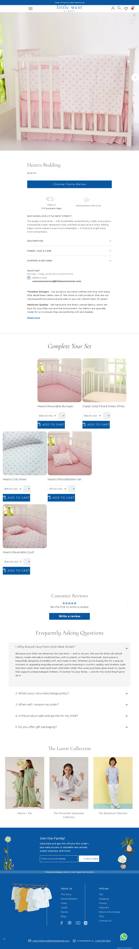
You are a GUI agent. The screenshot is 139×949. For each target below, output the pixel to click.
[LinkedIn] (87, 923)
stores (64, 912)
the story (66, 894)
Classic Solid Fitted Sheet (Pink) (103, 406)
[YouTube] (79, 923)
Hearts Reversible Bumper (55, 406)
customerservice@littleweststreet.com (56, 281)
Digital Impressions (124, 948)
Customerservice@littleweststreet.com (51, 940)
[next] (135, 77)
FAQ (101, 916)
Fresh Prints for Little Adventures (69, 2)
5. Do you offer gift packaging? (36, 727)
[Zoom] (132, 20)
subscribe (91, 858)
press (64, 903)
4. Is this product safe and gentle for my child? (46, 715)
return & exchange (109, 912)
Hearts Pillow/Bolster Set (65, 479)
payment (104, 907)
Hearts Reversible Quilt (18, 552)
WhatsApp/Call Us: (94, 940)
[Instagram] (71, 923)
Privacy (103, 903)
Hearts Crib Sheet (15, 479)
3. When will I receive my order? (37, 704)
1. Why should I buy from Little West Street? (45, 646)
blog (63, 916)
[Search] (119, 7)
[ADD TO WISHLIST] (134, 15)
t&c (101, 894)
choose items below (69, 184)
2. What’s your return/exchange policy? (42, 693)
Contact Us (105, 920)
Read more (33, 317)
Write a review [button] (69, 616)
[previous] (4, 77)
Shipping (104, 898)
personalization (69, 898)
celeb (64, 907)
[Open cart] (133, 8)
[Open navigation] (30, 8)
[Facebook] (63, 923)
